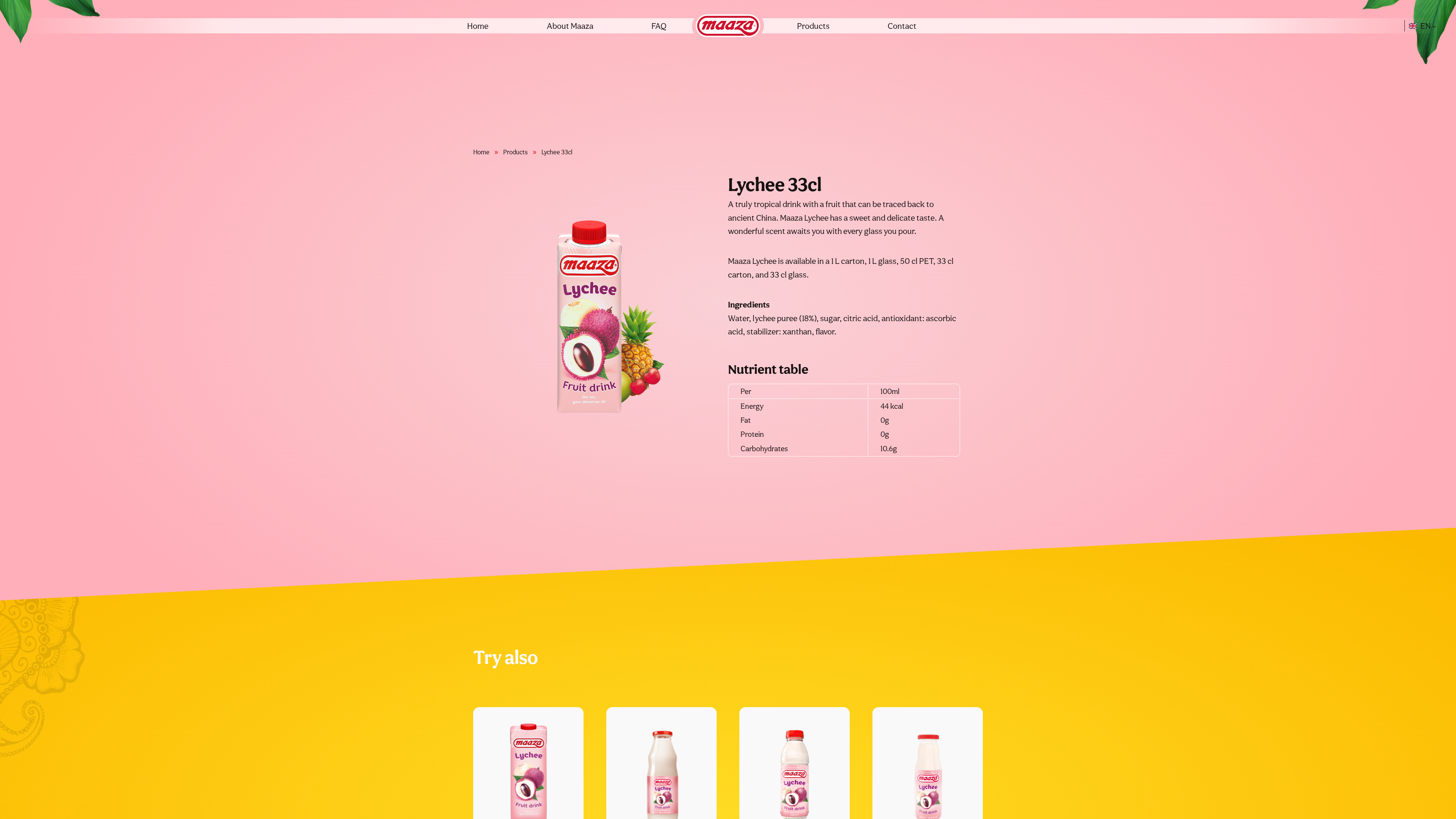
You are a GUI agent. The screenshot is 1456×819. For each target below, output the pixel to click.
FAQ (659, 26)
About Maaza (570, 26)
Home (477, 26)
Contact (902, 26)
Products (813, 26)
